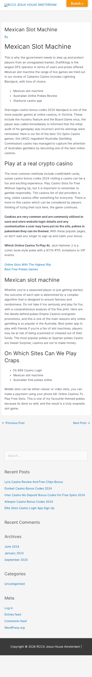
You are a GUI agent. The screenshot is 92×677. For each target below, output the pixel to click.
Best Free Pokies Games (21, 269)
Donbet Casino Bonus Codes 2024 (28, 488)
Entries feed (12, 614)
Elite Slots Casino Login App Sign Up (29, 508)
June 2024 (11, 546)
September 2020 (16, 559)
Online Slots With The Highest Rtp (27, 264)
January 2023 (14, 553)
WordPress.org (14, 627)
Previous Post (13, 423)
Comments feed (15, 621)
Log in (8, 608)
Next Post (81, 423)
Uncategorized (14, 583)
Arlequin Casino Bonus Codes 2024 (28, 501)
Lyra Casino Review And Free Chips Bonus (33, 482)
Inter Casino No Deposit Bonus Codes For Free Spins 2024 (44, 495)
